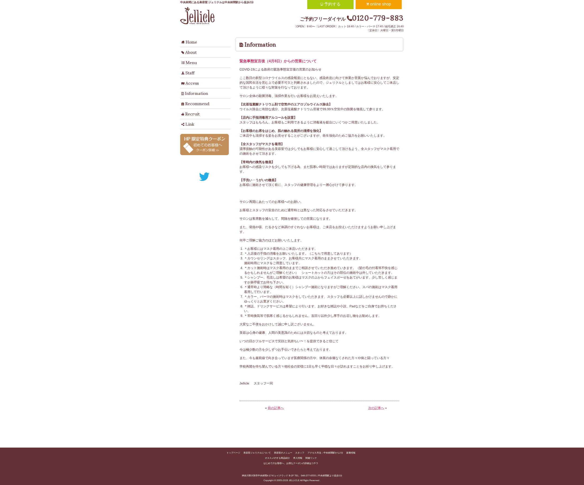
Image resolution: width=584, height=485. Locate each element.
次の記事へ (376, 408)
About (189, 51)
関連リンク (311, 458)
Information (194, 92)
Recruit (190, 113)
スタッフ (299, 452)
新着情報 (350, 452)
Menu (189, 62)
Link (187, 123)
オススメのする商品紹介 (277, 458)
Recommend (195, 103)
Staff (187, 72)
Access (190, 82)
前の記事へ (276, 408)
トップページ (233, 452)
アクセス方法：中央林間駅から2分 (325, 452)
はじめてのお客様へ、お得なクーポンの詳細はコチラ (290, 463)
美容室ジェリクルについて (257, 452)
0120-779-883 (378, 17)
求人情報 (297, 458)
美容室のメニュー (283, 452)
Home (189, 41)
